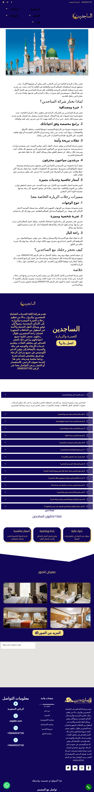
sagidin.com (16, 721)
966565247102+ (15, 733)
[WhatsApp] (3, 2)
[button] (6, 785)
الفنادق (14, 15)
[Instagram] (7, 2)
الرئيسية (35, 9)
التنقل (36, 15)
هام (38, 22)
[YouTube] (74, 767)
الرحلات (14, 9)
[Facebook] (11, 2)
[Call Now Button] (88, 787)
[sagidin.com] (15, 715)
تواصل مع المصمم (47, 789)
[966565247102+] (15, 728)
